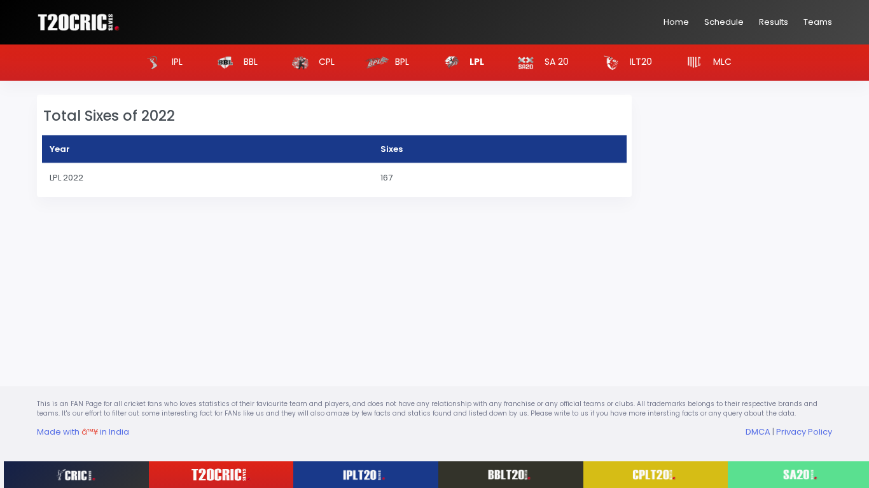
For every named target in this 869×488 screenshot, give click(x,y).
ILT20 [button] (639, 61)
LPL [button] (476, 61)
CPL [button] (325, 61)
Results (773, 22)
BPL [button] (401, 61)
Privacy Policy (804, 432)
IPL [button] (176, 61)
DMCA (758, 432)
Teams (817, 22)
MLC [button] (721, 61)
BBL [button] (249, 61)
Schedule (724, 22)
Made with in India (83, 432)
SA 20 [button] (555, 61)
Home (676, 22)
